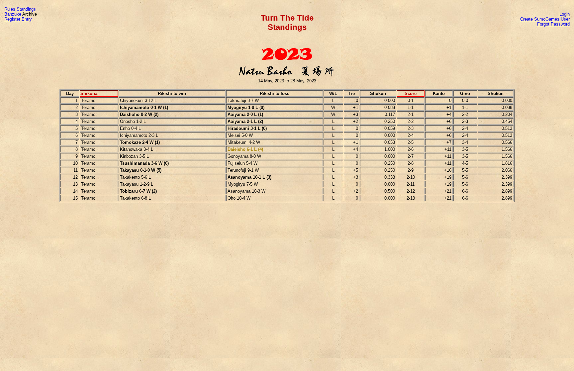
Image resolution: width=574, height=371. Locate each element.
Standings (26, 9)
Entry (27, 19)
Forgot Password (553, 24)
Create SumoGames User (545, 19)
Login (564, 14)
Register (12, 19)
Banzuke (12, 14)
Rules (9, 9)
